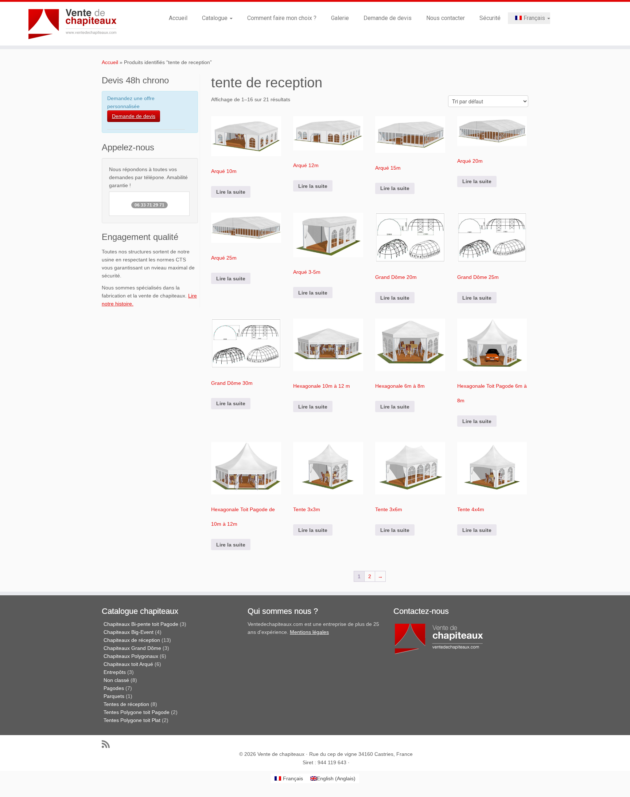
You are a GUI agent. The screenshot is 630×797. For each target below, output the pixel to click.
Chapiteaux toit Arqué (128, 664)
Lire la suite (230, 192)
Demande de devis (387, 18)
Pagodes (114, 688)
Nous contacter (445, 18)
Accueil (178, 18)
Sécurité (490, 18)
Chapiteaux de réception (132, 640)
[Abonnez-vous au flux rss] (108, 744)
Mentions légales (309, 632)
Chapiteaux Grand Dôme (132, 648)
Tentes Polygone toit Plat (132, 720)
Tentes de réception (126, 704)
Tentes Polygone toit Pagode (137, 712)
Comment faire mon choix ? (281, 18)
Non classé (116, 680)
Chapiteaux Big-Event (128, 632)
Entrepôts (115, 672)
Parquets (114, 696)
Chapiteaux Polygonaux (131, 656)
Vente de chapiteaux (280, 754)
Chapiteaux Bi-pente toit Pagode (141, 624)
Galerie (340, 18)
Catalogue (215, 18)
